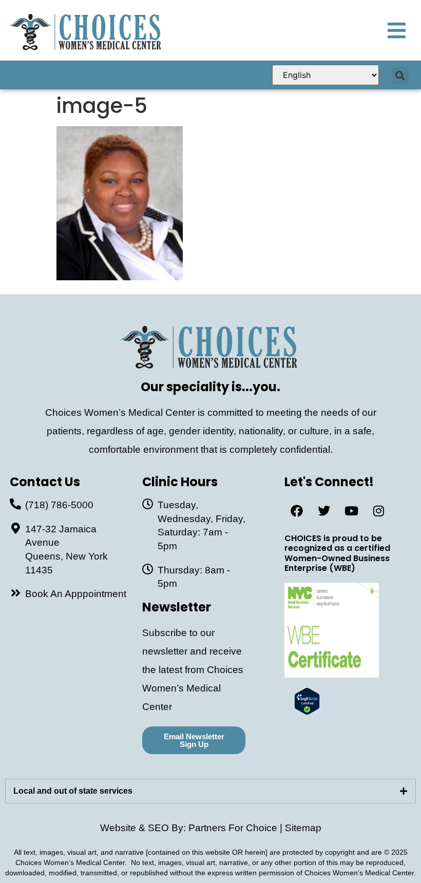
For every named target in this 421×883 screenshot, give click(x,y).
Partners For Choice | (236, 827)
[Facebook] (296, 510)
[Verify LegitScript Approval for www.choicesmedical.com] (307, 712)
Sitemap (303, 827)
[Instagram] (378, 510)
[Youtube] (351, 510)
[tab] (210, 791)
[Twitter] (324, 510)
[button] (400, 75)
